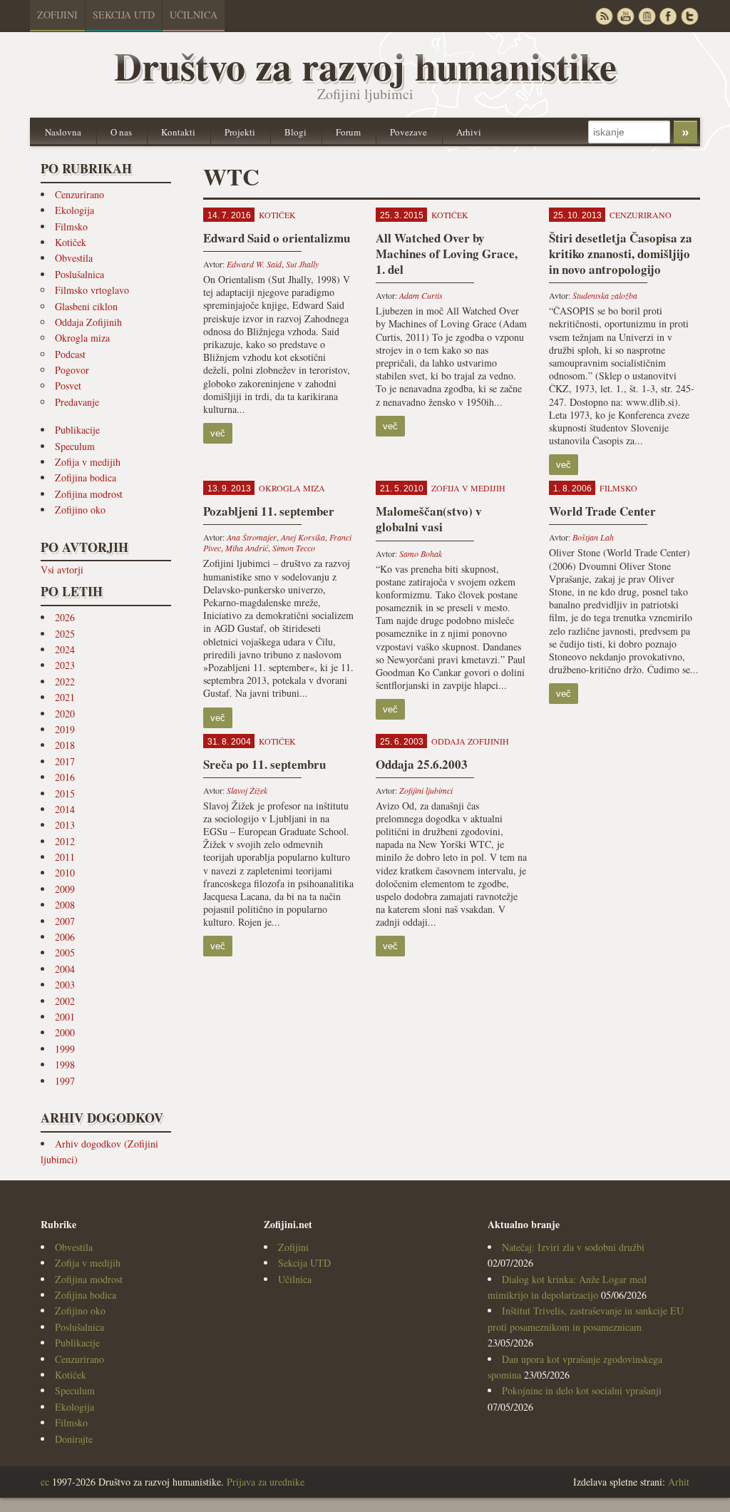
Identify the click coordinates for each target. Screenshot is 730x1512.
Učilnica (193, 14)
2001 (65, 1016)
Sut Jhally (302, 264)
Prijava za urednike (265, 1481)
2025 (65, 633)
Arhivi (468, 132)
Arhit (678, 1481)
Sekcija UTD (124, 14)
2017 (65, 761)
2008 (65, 904)
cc (45, 1481)
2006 (65, 937)
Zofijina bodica (85, 477)
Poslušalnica (79, 274)
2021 (65, 697)
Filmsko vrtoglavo (92, 290)
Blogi (295, 132)
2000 (65, 1032)
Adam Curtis (421, 295)
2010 (65, 872)
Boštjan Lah (593, 537)
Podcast (70, 354)
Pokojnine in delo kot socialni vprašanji (582, 1390)
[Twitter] (689, 16)
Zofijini (57, 14)
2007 (65, 921)
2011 (65, 857)
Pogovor (72, 370)
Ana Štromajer (252, 537)
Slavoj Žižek (247, 790)
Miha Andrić (246, 547)
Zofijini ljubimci (426, 790)
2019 (65, 729)
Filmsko (71, 226)
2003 (65, 984)
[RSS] (604, 16)
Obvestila (74, 258)
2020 (65, 713)
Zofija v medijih (87, 462)
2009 (65, 889)
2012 (65, 841)
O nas (121, 132)
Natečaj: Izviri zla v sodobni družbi (573, 1247)
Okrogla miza (82, 337)
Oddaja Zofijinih (88, 322)
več (217, 433)
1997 (65, 1081)
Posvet (68, 385)
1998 (65, 1064)
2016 (65, 777)
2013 (65, 825)
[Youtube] (625, 16)
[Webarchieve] (646, 16)
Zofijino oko (80, 509)
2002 (65, 1001)
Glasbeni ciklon (86, 306)
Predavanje (77, 402)
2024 (65, 649)
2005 (65, 952)
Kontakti (178, 132)
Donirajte (74, 1439)
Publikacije (77, 429)
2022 (65, 681)
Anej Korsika (303, 537)
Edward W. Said (254, 264)
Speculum (75, 446)
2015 (65, 793)
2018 (65, 745)
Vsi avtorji (62, 569)
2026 (65, 617)
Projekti (240, 132)
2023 (65, 665)
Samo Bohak (420, 553)
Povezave (408, 132)
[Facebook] (668, 16)
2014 (65, 809)
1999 (65, 1049)
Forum (348, 132)
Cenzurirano (79, 194)
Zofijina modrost (89, 494)
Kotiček (70, 242)
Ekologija (74, 210)
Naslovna (63, 132)
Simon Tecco (293, 547)
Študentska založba (604, 295)
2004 (65, 969)
